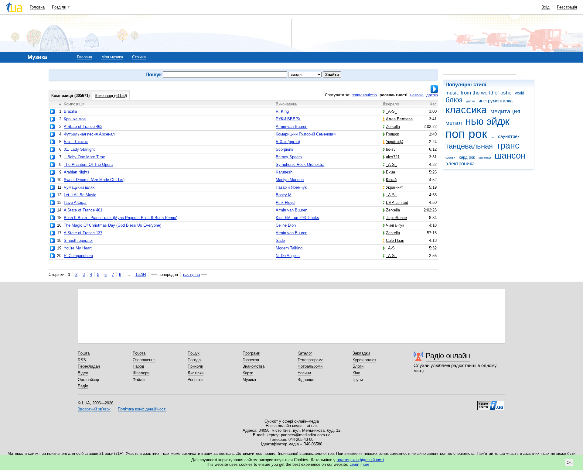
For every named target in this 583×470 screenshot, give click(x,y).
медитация (505, 111)
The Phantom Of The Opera (88, 164)
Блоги (358, 366)
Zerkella (393, 126)
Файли (139, 379)
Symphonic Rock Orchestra (300, 164)
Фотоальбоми (310, 366)
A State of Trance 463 (83, 126)
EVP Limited (397, 202)
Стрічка (139, 57)
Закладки (361, 353)
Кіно (356, 373)
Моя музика (112, 57)
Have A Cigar (75, 202)
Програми (251, 353)
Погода (194, 360)
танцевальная (469, 146)
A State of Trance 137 (83, 233)
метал (453, 123)
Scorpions (284, 149)
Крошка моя (75, 119)
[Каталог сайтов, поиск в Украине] (490, 403)
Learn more (359, 464)
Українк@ (394, 141)
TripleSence (396, 217)
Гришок (392, 134)
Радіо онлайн (448, 356)
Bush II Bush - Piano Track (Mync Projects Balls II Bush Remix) (120, 217)
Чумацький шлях (79, 187)
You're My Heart (78, 248)
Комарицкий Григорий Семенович (306, 134)
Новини (304, 373)
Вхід (545, 7)
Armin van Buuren (291, 126)
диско (470, 101)
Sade (280, 240)
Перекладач (89, 366)
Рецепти (195, 379)
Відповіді (306, 379)
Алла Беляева (399, 119)
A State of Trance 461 (83, 210)
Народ (138, 366)
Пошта (84, 353)
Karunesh (284, 172)
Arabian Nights (77, 172)
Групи (358, 379)
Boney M (284, 195)
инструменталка (496, 100)
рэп (492, 137)
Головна (37, 7)
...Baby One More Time (84, 157)
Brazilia (70, 111)
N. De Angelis (288, 255)
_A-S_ (391, 111)
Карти (248, 373)
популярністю (364, 95)
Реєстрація (567, 7)
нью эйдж (487, 121)
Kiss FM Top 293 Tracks (297, 217)
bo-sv (391, 149)
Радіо (83, 386)
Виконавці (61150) (111, 95)
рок (478, 133)
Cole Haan (395, 240)
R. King (282, 111)
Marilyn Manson (290, 179)
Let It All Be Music (80, 195)
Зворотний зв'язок (94, 409)
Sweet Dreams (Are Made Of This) (94, 179)
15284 (140, 274)
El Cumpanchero (78, 255)
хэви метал (485, 157)
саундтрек (509, 136)
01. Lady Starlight (79, 149)
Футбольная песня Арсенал (89, 134)
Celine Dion (286, 225)
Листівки (195, 373)
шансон (510, 155)
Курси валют (364, 360)
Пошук (193, 353)
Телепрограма (310, 360)
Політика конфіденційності (142, 409)
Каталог (305, 353)
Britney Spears (289, 157)
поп (455, 133)
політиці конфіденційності (360, 460)
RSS (82, 360)
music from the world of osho (478, 93)
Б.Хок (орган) (288, 141)
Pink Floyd (285, 202)
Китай (391, 179)
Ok (569, 462)
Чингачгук (395, 225)
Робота (139, 353)
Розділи (59, 7)
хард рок (467, 157)
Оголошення (144, 360)
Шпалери (141, 373)
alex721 (393, 157)
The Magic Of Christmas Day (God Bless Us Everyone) (112, 225)
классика (466, 109)
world (519, 93)
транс (508, 145)
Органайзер (88, 379)
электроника (460, 163)
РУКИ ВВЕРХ (288, 119)
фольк (450, 157)
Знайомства (253, 366)
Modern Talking (289, 248)
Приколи (195, 366)
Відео (83, 373)
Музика (249, 379)
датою (432, 95)
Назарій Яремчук (291, 187)
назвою (417, 95)
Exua (390, 172)
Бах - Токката (76, 141)
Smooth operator (78, 240)
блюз (453, 100)
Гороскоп (251, 360)
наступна (191, 274)
